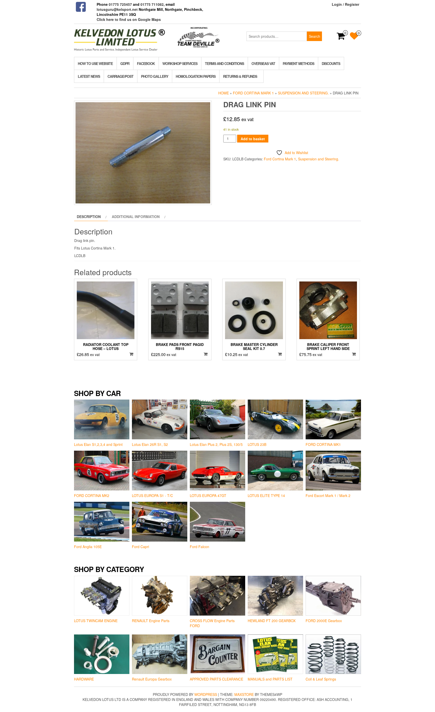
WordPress (205, 694)
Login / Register (345, 4)
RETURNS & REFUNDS (240, 76)
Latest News (89, 76)
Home (223, 92)
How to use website (95, 63)
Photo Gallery (154, 76)
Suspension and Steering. (303, 92)
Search (314, 36)
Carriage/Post (120, 76)
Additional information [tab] (136, 216)
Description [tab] (89, 216)
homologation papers (195, 76)
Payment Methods (298, 63)
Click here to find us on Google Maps (129, 19)
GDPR (124, 63)
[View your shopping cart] (341, 37)
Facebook (146, 63)
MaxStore (244, 694)
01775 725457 (120, 4)
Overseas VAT (263, 63)
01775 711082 (152, 4)
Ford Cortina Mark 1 (253, 92)
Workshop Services (179, 63)
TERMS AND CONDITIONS (224, 63)
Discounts (331, 63)
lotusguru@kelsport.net (117, 9)
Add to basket (253, 138)
